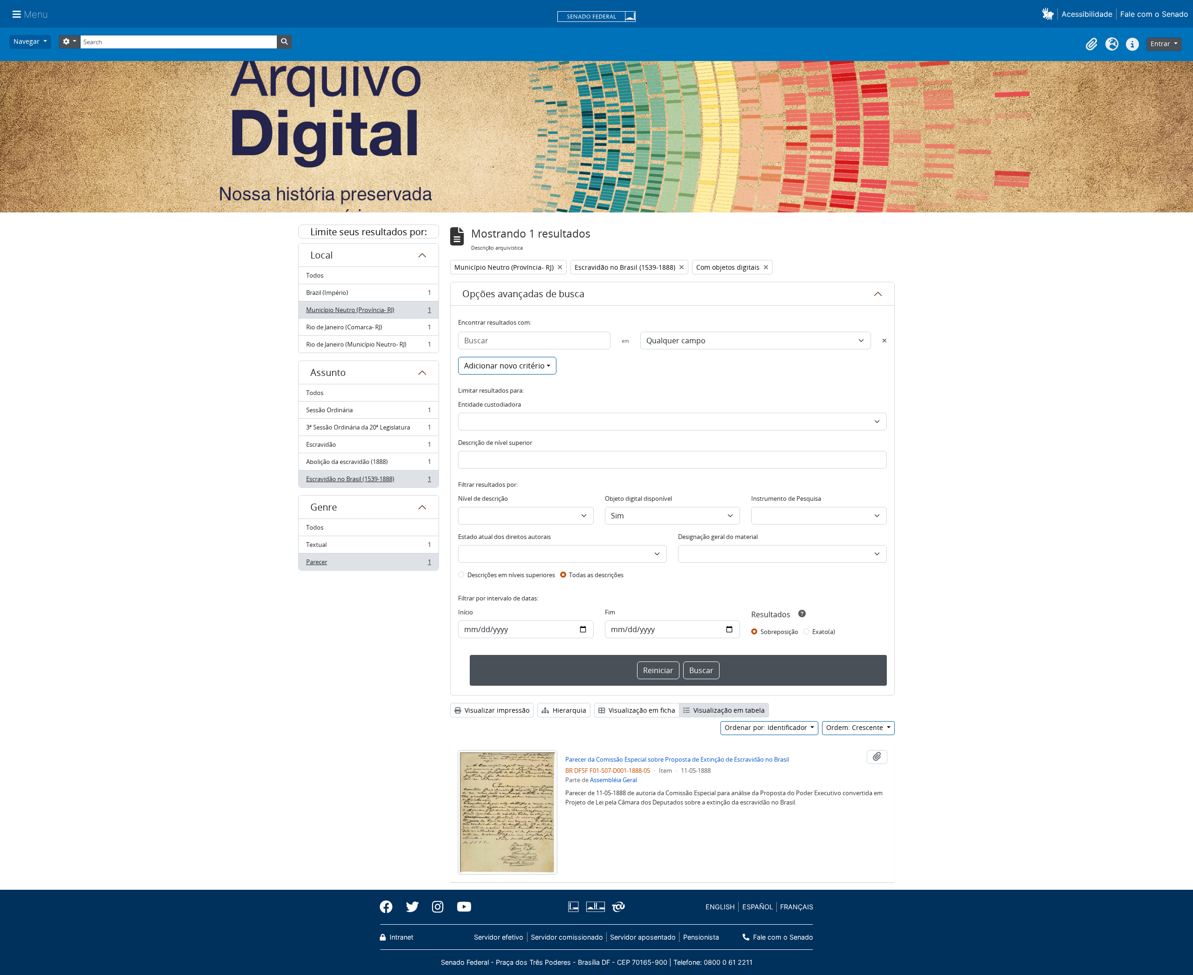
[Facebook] (389, 907)
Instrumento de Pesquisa (786, 498)
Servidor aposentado (643, 937)
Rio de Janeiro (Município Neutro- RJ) (368, 346)
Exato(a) (823, 631)
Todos (314, 275)
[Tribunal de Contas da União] (617, 906)
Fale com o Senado (1154, 14)
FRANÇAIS (796, 907)
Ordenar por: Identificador (767, 727)
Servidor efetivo (498, 937)
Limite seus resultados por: (368, 231)
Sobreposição (779, 631)
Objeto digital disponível (638, 498)
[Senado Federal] (596, 17)
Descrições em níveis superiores (511, 575)
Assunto (328, 372)
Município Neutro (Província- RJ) (368, 312)
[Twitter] (412, 907)
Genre (323, 507)
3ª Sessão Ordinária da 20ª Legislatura (368, 429)
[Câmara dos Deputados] (575, 906)
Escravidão (368, 446)
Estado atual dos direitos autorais (504, 536)
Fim (610, 612)
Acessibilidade (1087, 14)
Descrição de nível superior (495, 442)
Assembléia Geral (613, 780)
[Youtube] (461, 907)
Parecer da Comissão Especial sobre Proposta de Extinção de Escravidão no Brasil (677, 759)
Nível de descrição (483, 498)
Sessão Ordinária (368, 412)
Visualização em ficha (641, 710)
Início (465, 612)
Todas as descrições (596, 575)
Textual (368, 546)
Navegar (27, 41)
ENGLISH (720, 907)
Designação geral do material (718, 536)
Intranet (400, 937)
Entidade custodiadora (489, 404)
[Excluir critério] (884, 340)
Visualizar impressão (496, 710)
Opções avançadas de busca (523, 293)
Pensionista (701, 937)
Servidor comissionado (567, 937)
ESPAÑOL (757, 907)
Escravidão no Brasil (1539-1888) (368, 481)
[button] (1049, 13)
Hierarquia (568, 710)
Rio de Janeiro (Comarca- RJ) (368, 329)
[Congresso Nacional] (595, 906)
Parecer (368, 564)
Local (321, 255)
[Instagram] (437, 907)
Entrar (1161, 43)
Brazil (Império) (368, 294)
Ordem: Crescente (855, 727)
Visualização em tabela (728, 710)
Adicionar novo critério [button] (504, 366)
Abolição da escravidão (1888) (368, 463)
